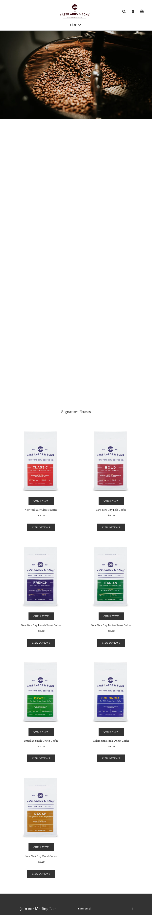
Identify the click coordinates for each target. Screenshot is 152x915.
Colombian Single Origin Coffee (111, 741)
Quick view (41, 500)
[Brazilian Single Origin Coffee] (41, 692)
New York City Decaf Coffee (41, 856)
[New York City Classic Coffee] (41, 461)
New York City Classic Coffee (41, 510)
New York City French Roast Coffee (41, 625)
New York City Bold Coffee (111, 510)
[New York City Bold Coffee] (111, 461)
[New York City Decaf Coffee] (41, 807)
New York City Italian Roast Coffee (111, 625)
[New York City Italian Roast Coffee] (111, 576)
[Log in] (133, 11)
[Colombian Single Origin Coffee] (111, 692)
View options (41, 527)
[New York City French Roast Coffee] (41, 576)
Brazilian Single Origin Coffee (41, 741)
